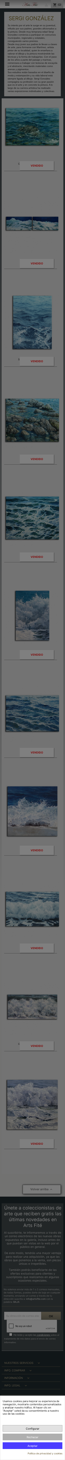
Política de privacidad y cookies (45, 1453)
